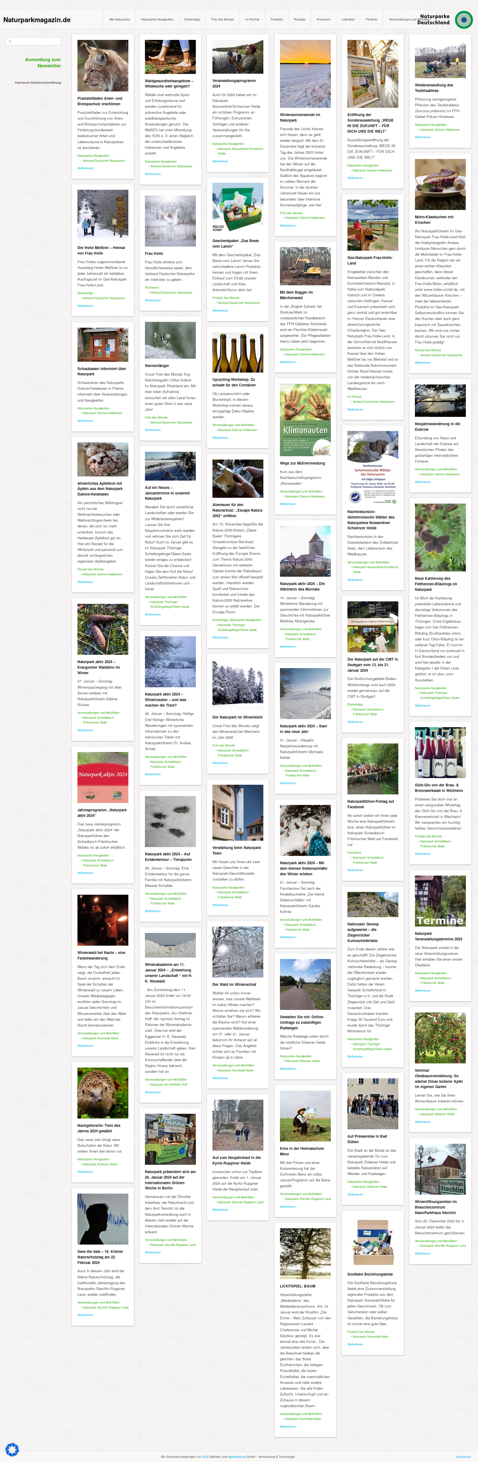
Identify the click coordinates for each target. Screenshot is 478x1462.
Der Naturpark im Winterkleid (237, 717)
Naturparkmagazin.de (37, 19)
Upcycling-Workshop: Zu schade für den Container (234, 382)
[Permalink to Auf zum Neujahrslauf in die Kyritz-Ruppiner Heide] (237, 1125)
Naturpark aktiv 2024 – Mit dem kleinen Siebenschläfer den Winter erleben (304, 868)
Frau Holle (154, 253)
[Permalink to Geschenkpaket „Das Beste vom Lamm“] (237, 208)
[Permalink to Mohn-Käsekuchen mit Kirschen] (440, 184)
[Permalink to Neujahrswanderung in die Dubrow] (440, 400)
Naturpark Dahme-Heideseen (305, 217)
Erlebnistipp (192, 19)
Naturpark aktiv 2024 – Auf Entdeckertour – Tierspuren (168, 856)
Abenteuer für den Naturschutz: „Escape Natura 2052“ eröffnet (237, 510)
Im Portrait (252, 19)
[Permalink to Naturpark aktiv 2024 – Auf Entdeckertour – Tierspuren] (170, 821)
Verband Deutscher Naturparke (104, 160)
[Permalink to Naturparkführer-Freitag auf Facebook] (372, 768)
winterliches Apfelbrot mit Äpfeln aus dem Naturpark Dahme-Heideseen (100, 489)
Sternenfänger (157, 365)
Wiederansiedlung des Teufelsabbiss (434, 87)
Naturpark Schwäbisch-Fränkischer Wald (301, 636)
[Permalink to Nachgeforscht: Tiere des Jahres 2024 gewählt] (102, 1093)
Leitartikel (348, 19)
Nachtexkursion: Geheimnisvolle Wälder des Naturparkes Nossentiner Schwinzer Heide (370, 519)
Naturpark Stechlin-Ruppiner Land (308, 1198)
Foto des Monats (222, 19)
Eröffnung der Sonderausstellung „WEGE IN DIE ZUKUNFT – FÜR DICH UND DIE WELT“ (370, 123)
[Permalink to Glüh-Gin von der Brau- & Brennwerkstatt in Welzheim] (440, 752)
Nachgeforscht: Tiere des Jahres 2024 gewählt (98, 1128)
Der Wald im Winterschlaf (234, 984)
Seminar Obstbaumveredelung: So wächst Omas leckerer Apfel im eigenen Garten (439, 1078)
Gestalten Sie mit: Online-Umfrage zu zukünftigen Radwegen (302, 1022)
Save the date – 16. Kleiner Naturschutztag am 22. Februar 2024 (100, 1257)
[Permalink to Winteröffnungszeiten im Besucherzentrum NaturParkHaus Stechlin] (440, 1169)
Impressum (22, 82)
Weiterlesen (85, 168)
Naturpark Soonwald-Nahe (100, 1038)
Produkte (277, 19)
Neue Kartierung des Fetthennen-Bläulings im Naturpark (436, 584)
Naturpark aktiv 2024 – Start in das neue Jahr (303, 728)
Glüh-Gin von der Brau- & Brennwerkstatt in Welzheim (439, 787)
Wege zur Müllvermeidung (302, 463)
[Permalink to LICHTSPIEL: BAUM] (305, 1253)
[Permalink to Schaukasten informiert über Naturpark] (102, 345)
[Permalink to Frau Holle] (170, 221)
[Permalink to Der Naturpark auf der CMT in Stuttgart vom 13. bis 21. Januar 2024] (372, 626)
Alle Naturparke (119, 19)
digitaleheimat (237, 1456)
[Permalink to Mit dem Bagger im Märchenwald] (305, 266)
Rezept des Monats (428, 350)
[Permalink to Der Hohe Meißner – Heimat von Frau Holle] (102, 215)
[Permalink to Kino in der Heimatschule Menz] (305, 1116)
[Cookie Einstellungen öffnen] (12, 1455)
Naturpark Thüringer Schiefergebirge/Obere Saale (169, 604)
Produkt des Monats (226, 297)
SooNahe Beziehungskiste (370, 1274)
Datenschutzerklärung (46, 82)
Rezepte (299, 19)
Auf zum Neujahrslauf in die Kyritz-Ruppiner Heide (236, 1160)
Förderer (372, 19)
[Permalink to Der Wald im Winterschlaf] (237, 952)
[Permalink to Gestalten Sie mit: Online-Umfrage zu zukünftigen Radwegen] (305, 984)
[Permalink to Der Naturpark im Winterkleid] (237, 684)
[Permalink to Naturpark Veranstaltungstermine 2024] (440, 901)
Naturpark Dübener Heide (302, 1060)
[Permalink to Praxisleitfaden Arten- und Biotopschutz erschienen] (102, 65)
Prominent (323, 19)
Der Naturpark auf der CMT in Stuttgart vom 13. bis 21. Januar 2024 (372, 664)
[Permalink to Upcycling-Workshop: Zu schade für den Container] (237, 352)
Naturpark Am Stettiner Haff (168, 1084)
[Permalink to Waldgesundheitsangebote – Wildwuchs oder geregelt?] (170, 57)
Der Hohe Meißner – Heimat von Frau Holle (101, 250)
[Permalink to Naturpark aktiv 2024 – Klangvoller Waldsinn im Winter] (102, 629)
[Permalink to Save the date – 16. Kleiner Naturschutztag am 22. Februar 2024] (102, 1219)
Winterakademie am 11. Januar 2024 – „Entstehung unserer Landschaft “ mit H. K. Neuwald (169, 972)
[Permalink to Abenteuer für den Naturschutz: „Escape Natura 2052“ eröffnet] (237, 479)
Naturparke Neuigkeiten (157, 19)
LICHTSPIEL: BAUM (297, 1286)
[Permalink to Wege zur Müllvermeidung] (305, 420)
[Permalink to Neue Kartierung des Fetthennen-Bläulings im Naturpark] (440, 537)
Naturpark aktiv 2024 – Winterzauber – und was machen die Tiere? (165, 699)
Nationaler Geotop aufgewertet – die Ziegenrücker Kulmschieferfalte (363, 932)
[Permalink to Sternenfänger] (170, 340)
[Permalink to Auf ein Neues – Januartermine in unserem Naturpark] (170, 466)
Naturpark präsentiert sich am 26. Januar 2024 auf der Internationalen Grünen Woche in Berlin (170, 1180)
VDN (205, 1456)
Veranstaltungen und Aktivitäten (410, 19)
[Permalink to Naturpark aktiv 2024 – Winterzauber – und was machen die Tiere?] (170, 661)
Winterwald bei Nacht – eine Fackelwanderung (101, 955)
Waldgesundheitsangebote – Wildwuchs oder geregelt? (169, 83)
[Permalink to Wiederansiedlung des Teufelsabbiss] (440, 59)
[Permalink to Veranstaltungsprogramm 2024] (237, 57)
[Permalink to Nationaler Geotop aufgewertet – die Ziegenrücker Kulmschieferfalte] (372, 904)
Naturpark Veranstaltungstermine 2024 (438, 936)
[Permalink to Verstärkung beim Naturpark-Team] (237, 813)
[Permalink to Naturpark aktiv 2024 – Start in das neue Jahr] (305, 693)
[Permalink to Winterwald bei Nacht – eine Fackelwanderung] (102, 920)
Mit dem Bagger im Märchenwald (296, 294)
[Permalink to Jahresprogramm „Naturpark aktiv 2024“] (102, 777)
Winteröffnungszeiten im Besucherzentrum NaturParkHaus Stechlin (436, 1207)
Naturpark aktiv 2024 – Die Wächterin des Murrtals (302, 586)
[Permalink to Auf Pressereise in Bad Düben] (372, 1103)
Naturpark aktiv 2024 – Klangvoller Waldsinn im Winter (98, 667)
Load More (272, 1449)
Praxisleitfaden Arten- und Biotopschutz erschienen (99, 101)
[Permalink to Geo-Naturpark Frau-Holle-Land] (372, 225)
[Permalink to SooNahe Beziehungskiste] (372, 1241)
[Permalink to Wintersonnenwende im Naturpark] (305, 74)
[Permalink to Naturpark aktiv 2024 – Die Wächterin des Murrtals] (305, 551)
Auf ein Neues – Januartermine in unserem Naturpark (167, 493)
